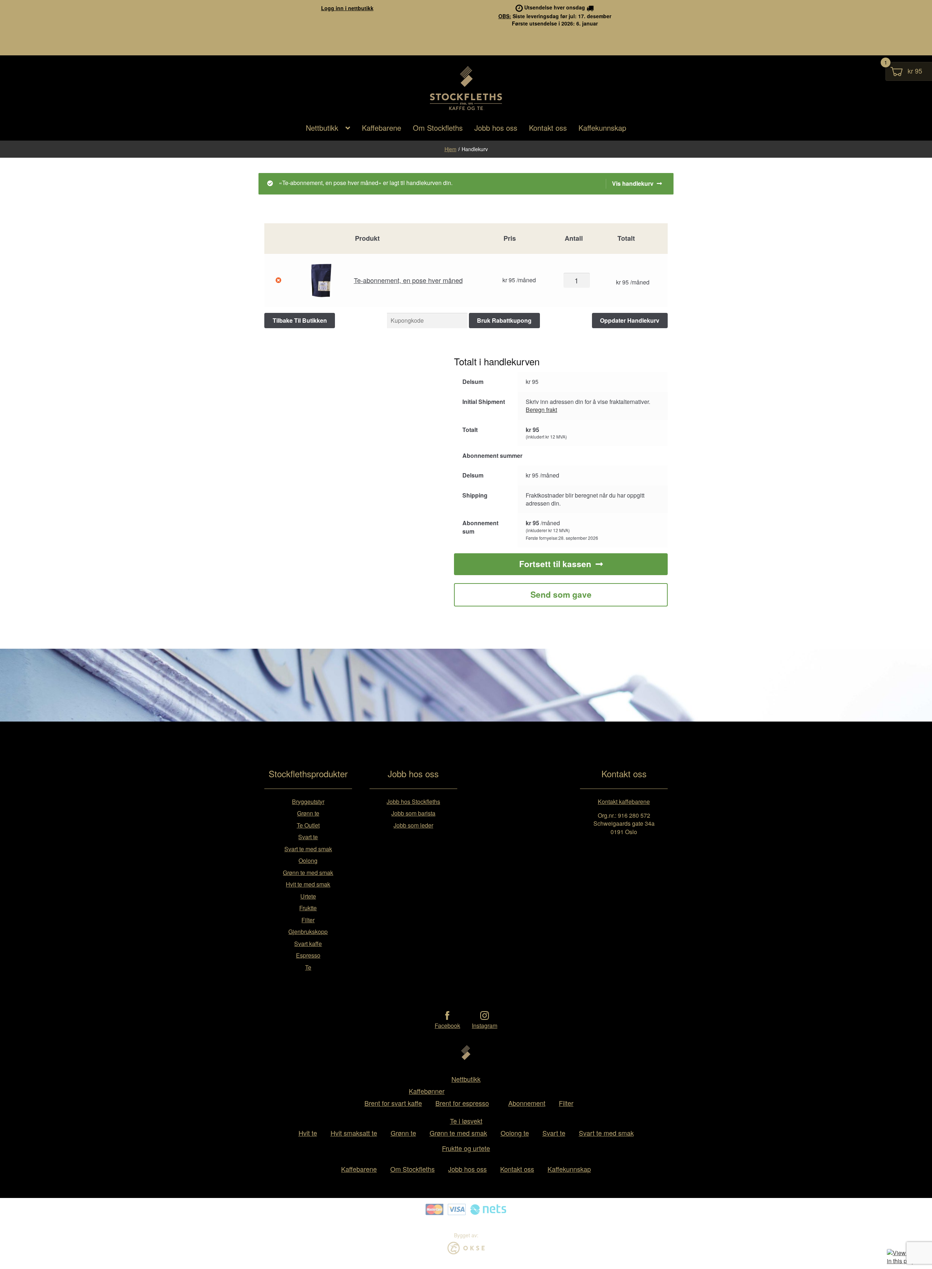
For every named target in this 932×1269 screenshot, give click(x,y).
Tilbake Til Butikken (300, 320)
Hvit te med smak (308, 884)
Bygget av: (466, 1235)
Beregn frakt (541, 409)
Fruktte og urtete (466, 1148)
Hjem (451, 149)
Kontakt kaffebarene (624, 801)
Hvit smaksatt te (354, 1133)
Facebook (447, 1025)
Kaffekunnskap (602, 127)
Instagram (484, 1025)
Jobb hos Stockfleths (413, 801)
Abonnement (526, 1103)
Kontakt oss (548, 127)
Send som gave (561, 594)
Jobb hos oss (495, 127)
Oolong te (515, 1133)
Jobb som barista (413, 813)
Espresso (308, 955)
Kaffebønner (427, 1091)
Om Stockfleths (438, 127)
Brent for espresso (462, 1103)
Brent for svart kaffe (393, 1103)
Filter (308, 920)
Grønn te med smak (308, 872)
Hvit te (308, 1133)
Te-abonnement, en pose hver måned (408, 280)
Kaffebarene (381, 127)
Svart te (308, 837)
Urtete (308, 896)
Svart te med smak (308, 849)
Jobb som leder (413, 825)
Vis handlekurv (632, 183)
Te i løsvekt (466, 1120)
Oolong (308, 860)
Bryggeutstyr (308, 801)
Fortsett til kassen (555, 564)
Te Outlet (308, 825)
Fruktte (308, 908)
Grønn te (308, 813)
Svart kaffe (308, 943)
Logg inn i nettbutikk (347, 8)
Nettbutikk (322, 127)
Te (308, 967)
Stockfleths (466, 109)
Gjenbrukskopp (308, 931)
